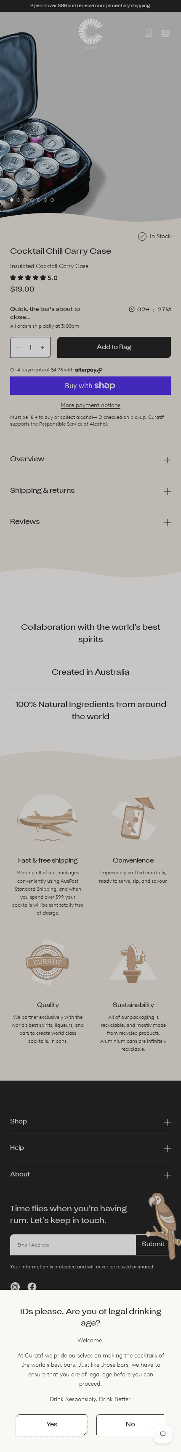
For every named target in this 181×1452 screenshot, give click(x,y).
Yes (51, 1425)
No (130, 1425)
